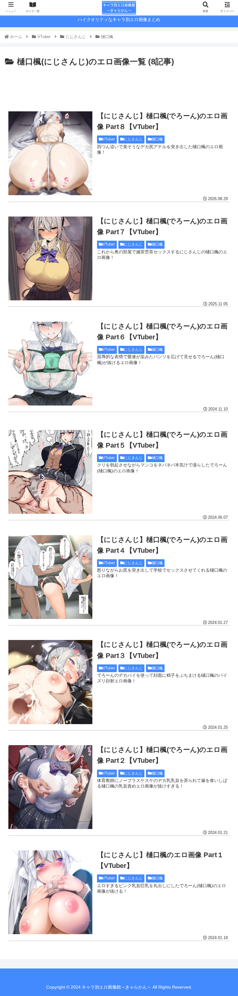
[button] (219, 686)
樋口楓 (157, 139)
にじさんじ (133, 139)
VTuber (109, 139)
